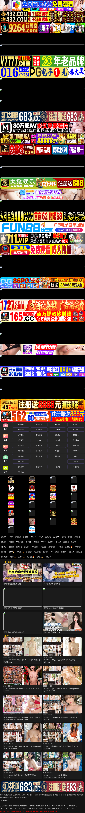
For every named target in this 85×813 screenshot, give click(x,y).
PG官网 (11, 537)
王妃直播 (66, 542)
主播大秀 (58, 542)
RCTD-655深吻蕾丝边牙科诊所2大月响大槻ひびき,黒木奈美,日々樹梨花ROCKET (22, 718)
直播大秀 (79, 552)
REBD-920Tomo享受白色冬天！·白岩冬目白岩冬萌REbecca (22, 661)
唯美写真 (57, 456)
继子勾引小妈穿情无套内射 (14, 608)
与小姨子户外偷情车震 (52, 584)
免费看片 (64, 552)
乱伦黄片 (74, 542)
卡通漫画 (21, 456)
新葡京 (70, 537)
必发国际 (26, 547)
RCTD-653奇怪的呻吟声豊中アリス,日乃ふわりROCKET (21, 689)
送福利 (64, 537)
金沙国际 (45, 552)
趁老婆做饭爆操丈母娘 (12, 584)
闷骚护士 (76, 451)
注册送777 (56, 537)
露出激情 (39, 456)
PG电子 (41, 537)
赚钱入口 (48, 557)
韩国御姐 (39, 435)
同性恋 (76, 461)
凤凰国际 (11, 542)
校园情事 (39, 467)
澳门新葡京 (35, 547)
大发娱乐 (43, 547)
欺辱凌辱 (21, 440)
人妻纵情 (57, 467)
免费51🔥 (12, 552)
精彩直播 (36, 542)
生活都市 (21, 467)
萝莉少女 (76, 424)
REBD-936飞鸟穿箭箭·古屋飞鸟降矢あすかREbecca (59, 661)
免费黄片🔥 (40, 557)
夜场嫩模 (19, 547)
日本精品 (39, 429)
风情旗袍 (21, 451)
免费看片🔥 (68, 547)
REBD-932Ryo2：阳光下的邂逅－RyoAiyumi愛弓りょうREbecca (62, 689)
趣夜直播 (11, 547)
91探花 (39, 440)
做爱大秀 (71, 552)
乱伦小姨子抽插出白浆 (52, 632)
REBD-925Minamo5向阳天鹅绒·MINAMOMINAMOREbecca (55, 776)
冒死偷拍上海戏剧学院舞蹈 (54, 608)
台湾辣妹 (21, 435)
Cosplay (57, 429)
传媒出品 (21, 461)
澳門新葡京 (51, 547)
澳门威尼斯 (4, 557)
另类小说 (21, 472)
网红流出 (57, 440)
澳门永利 (33, 537)
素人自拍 (76, 429)
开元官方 (29, 552)
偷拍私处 (3, 547)
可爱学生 (57, 446)
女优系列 (39, 446)
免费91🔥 (13, 557)
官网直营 (26, 537)
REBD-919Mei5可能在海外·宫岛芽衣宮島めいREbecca (21, 776)
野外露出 (76, 440)
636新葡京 (78, 547)
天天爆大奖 (37, 552)
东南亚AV (76, 435)
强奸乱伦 (39, 424)
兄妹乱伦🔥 (30, 557)
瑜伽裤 (57, 451)
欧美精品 (57, 424)
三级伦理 (21, 429)
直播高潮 (28, 542)
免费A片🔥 (21, 557)
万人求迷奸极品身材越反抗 (14, 632)
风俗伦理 (76, 467)
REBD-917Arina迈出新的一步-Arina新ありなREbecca (60, 718)
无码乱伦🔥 (20, 552)
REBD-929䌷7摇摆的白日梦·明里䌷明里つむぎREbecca (61, 747)
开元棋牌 (18, 537)
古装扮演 (21, 446)
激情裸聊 (3, 552)
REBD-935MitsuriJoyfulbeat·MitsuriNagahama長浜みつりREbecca (22, 747)
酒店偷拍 (50, 542)
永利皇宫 (60, 547)
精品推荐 (21, 424)
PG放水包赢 (19, 542)
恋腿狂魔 (76, 446)
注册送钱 (48, 537)
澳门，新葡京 (55, 552)
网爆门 (76, 456)
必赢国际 (3, 542)
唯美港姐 (57, 435)
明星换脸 (39, 451)
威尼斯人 (3, 537)
